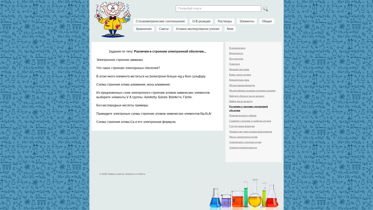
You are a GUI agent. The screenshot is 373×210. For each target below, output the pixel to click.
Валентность (236, 53)
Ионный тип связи (239, 69)
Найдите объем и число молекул (246, 95)
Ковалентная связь (239, 79)
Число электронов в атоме (243, 136)
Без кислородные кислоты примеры (122, 105)
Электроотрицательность (243, 147)
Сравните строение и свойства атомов (250, 120)
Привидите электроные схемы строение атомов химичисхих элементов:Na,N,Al (153, 113)
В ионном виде (237, 47)
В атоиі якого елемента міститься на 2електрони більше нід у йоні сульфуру (151, 76)
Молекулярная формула (242, 85)
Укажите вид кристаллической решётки (250, 131)
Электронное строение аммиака (119, 59)
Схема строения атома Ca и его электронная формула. (136, 121)
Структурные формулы (242, 126)
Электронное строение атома (245, 142)
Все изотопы (236, 58)
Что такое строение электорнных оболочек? (128, 68)
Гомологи (234, 63)
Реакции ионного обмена (242, 115)
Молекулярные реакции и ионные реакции (252, 90)
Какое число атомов (240, 74)
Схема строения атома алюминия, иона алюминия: (133, 84)
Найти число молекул (240, 101)
